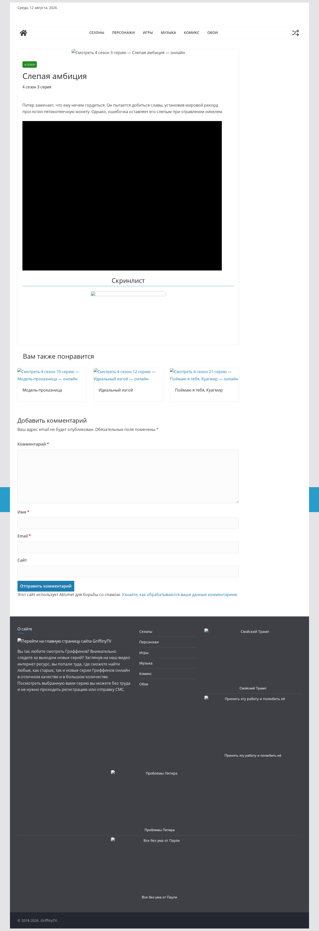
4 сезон (29, 64)
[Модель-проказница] (51, 371)
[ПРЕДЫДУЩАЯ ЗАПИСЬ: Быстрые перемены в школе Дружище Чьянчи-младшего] (5, 499)
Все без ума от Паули (159, 897)
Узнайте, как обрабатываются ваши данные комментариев (179, 594)
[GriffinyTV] (23, 33)
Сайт (22, 560)
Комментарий (33, 444)
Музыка (168, 32)
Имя (23, 512)
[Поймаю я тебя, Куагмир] (204, 371)
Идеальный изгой (116, 390)
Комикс (191, 32)
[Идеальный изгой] (128, 371)
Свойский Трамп (252, 688)
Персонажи (123, 32)
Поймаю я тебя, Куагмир (199, 390)
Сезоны (96, 32)
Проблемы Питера (160, 830)
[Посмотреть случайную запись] (296, 33)
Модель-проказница (42, 390)
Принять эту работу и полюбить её (253, 755)
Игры (148, 32)
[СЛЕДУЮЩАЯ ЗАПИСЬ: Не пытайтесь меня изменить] (314, 499)
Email (24, 536)
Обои (212, 32)
